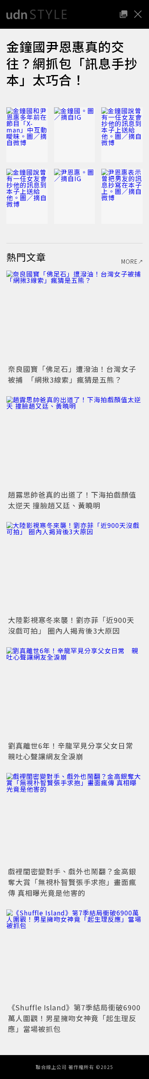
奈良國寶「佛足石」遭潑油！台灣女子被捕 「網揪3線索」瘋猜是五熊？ (72, 374)
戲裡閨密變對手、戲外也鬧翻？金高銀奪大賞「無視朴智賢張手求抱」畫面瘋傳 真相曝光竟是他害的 (72, 882)
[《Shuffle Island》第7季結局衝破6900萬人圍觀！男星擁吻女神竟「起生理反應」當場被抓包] (74, 955)
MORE (129, 261)
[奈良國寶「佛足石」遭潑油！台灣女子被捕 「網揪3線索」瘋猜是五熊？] (74, 316)
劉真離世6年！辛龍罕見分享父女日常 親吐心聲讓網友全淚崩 (74, 750)
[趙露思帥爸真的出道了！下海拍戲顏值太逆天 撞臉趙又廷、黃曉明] (74, 442)
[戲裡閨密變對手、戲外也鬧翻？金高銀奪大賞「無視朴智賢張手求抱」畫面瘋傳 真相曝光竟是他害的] (74, 818)
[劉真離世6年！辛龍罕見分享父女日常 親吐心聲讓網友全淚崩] (74, 693)
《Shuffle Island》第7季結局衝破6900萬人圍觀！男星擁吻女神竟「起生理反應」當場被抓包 (74, 1018)
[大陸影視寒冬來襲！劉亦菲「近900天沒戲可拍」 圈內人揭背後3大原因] (74, 567)
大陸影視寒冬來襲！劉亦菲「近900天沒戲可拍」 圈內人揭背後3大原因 (71, 625)
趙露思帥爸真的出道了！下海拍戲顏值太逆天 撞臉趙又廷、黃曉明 (72, 499)
